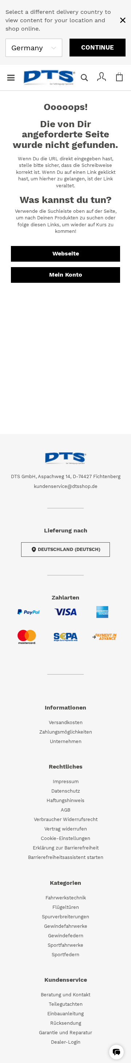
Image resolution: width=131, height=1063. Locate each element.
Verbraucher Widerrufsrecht (66, 819)
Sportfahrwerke (65, 945)
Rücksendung (65, 1023)
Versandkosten (66, 722)
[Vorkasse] (104, 641)
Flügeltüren (65, 907)
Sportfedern (65, 954)
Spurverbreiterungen (65, 916)
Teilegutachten (66, 1004)
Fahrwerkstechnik (65, 897)
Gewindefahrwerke (65, 926)
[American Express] (102, 616)
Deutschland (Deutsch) (69, 549)
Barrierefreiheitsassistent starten (65, 857)
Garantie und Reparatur (65, 1032)
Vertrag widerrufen (65, 829)
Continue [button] (97, 47)
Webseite (65, 253)
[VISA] (65, 616)
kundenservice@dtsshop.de (66, 486)
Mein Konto (65, 274)
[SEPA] (65, 641)
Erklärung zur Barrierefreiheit (66, 848)
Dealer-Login (65, 1042)
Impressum (66, 781)
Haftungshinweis (65, 800)
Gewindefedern (65, 935)
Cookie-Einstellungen (65, 838)
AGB (65, 810)
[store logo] (49, 78)
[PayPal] (28, 616)
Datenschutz (65, 791)
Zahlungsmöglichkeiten (65, 732)
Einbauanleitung (65, 1013)
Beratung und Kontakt (65, 994)
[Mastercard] (26, 641)
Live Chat (123, 1056)
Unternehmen (66, 741)
